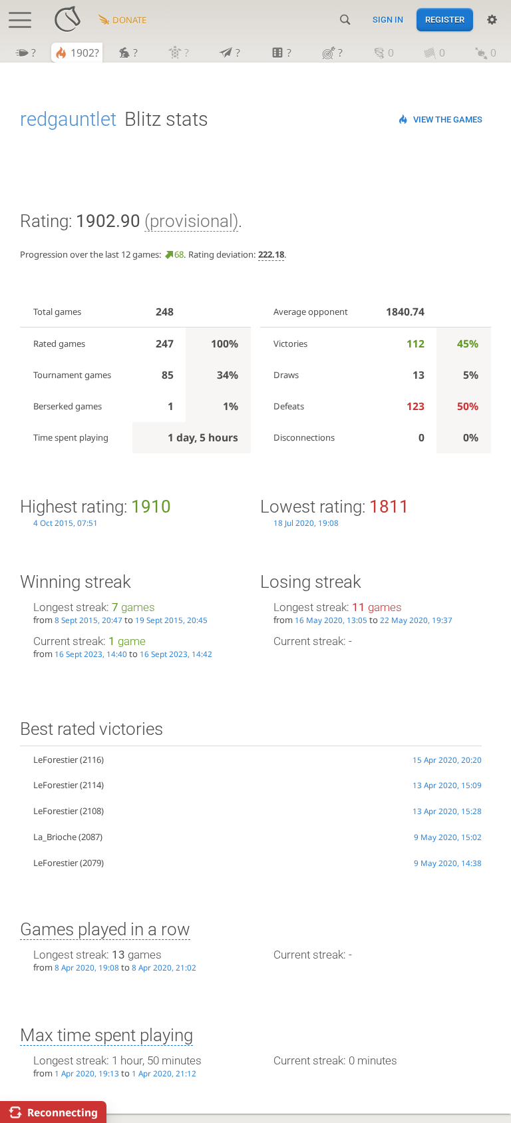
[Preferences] (492, 20)
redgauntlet (68, 119)
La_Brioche (55, 837)
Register (444, 20)
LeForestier (55, 760)
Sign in (388, 20)
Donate (129, 20)
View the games (447, 119)
